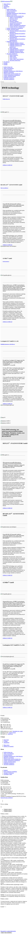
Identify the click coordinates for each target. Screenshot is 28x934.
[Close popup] (1, 807)
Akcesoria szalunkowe (9, 79)
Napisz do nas (12, 732)
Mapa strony (6, 745)
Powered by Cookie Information (8, 931)
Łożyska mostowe (8, 69)
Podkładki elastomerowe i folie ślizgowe (13, 71)
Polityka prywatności (9, 746)
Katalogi (6, 770)
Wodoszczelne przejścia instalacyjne (12, 73)
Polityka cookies (7, 809)
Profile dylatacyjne (8, 67)
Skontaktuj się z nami (17, 731)
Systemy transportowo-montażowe (12, 75)
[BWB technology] (6, 1)
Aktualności (6, 742)
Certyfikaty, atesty (8, 774)
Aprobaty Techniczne (9, 773)
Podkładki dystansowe (9, 77)
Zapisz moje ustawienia (6, 932)
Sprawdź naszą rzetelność (7, 797)
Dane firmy (6, 739)
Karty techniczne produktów (10, 771)
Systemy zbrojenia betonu (10, 76)
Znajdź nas (10, 734)
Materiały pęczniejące (9, 72)
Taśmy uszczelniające (9, 68)
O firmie (6, 741)
